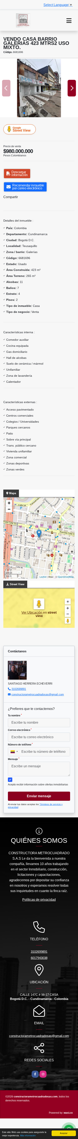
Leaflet (43, 576)
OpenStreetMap (66, 576)
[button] (24, 113)
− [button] (9, 509)
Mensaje (13, 759)
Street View (21, 129)
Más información (28, 1135)
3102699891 (18, 689)
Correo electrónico (20, 730)
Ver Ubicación (32, 612)
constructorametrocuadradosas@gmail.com (37, 694)
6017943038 (39, 958)
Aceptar (63, 1133)
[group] (39, 88)
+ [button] (9, 503)
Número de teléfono (20, 744)
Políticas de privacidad (39, 899)
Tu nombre (15, 715)
